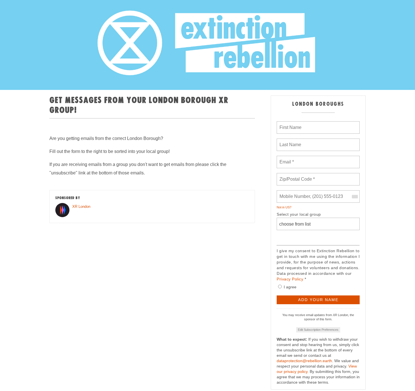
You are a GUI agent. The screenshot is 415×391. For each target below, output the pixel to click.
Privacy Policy (290, 279)
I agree (290, 287)
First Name (290, 124)
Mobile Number (294, 193)
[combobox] (354, 196)
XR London (81, 206)
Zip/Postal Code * (296, 176)
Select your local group (299, 214)
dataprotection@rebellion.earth (304, 360)
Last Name (289, 141)
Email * (286, 158)
